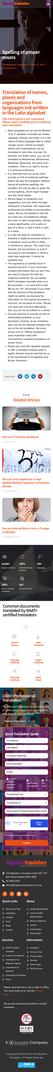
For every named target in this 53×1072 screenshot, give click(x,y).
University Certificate (15, 678)
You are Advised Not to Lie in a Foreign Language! (25, 530)
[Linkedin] (18, 893)
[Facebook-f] (4, 893)
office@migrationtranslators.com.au (20, 835)
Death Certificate (38, 661)
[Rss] (26, 893)
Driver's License (14, 643)
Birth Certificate (38, 643)
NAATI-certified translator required (12, 783)
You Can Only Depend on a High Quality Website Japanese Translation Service (25, 482)
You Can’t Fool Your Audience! (20, 437)
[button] (48, 4)
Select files (39, 823)
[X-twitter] (11, 893)
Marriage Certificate (15, 661)
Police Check (38, 678)
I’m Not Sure (45, 783)
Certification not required (32, 784)
